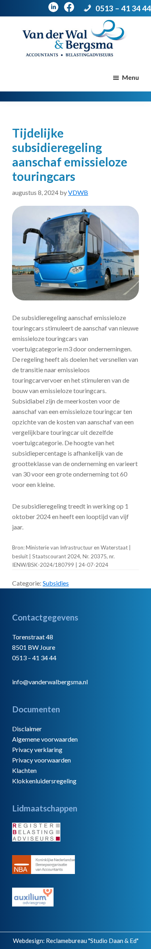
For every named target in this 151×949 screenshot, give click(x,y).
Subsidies (56, 583)
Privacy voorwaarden (41, 760)
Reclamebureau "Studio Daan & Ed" (92, 940)
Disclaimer (27, 728)
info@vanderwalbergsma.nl (50, 681)
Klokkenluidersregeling (44, 781)
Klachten (24, 770)
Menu (130, 77)
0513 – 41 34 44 (123, 8)
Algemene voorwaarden (45, 739)
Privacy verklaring (37, 749)
